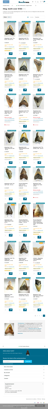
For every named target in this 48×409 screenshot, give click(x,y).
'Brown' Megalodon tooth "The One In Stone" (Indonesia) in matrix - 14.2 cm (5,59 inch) (38, 222)
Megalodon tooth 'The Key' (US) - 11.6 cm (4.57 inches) (38, 76)
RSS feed (39, 399)
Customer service (6, 5)
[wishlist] (40, 2)
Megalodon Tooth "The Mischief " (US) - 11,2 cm (24, 112)
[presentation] (13, 5)
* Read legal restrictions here (8, 363)
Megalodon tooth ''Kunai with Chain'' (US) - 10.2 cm (9, 76)
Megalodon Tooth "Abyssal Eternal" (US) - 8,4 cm (9, 148)
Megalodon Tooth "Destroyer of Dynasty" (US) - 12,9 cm (38, 295)
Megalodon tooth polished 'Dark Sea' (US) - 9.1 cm (37, 112)
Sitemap (43, 399)
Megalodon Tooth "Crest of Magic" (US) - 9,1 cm (38, 39)
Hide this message (40, 405)
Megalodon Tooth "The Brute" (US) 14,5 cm (10, 39)
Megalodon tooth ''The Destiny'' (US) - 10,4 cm (38, 148)
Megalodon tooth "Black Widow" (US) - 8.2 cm (9, 221)
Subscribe (28, 361)
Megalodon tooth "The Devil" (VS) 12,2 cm (24, 75)
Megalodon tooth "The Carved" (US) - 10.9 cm (24, 295)
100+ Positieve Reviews (24, 5)
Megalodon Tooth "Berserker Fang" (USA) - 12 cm (8, 112)
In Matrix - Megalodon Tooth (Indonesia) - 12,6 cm (38, 259)
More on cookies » (24, 407)
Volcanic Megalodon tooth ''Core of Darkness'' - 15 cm (23, 184)
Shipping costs (11, 46)
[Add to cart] (10, 53)
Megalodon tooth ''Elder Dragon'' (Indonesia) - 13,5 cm (23, 259)
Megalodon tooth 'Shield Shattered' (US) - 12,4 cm (24, 148)
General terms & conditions (31, 399)
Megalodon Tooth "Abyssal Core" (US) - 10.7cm (37, 184)
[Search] (35, 2)
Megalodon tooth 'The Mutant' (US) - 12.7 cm (24, 39)
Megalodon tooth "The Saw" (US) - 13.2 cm (9, 184)
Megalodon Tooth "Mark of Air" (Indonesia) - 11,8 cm (9, 295)
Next (44, 316)
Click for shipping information (38, 192)
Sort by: (32, 17)
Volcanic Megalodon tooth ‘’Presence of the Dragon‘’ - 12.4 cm (24, 221)
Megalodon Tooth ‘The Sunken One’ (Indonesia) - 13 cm (9, 259)
